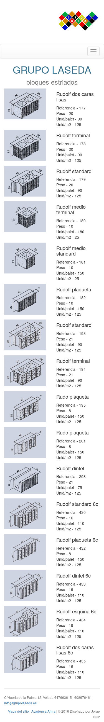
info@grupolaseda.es (20, 702)
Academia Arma (43, 711)
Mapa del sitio (18, 711)
